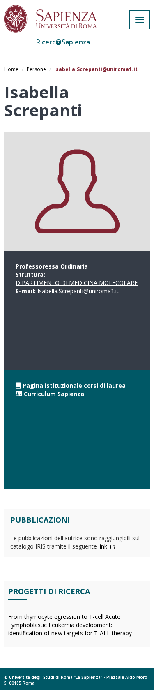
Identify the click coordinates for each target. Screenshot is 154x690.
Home (11, 69)
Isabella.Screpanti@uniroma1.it (78, 291)
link (104, 546)
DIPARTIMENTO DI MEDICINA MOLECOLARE (77, 283)
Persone (36, 69)
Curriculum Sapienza (54, 394)
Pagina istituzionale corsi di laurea (74, 385)
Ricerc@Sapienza (63, 41)
